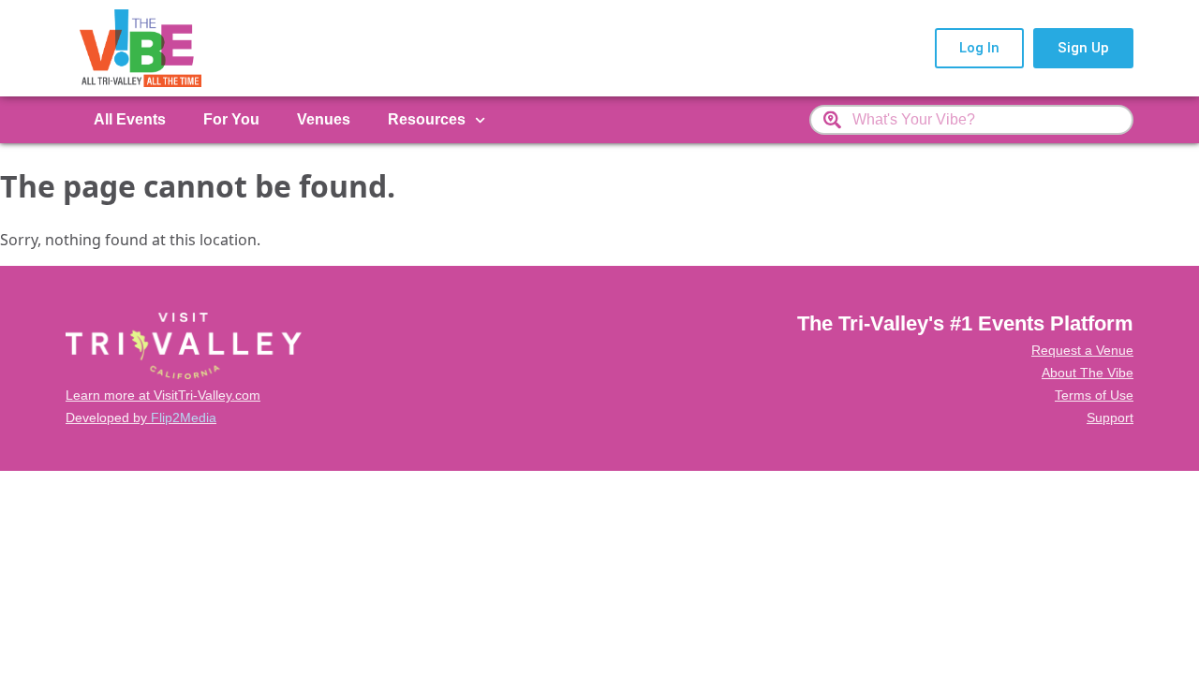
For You (231, 119)
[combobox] (971, 120)
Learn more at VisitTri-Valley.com (163, 395)
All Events (130, 119)
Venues (323, 119)
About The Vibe (1087, 372)
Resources (427, 119)
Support (1110, 417)
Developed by (141, 417)
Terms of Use (1094, 395)
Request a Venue (1082, 350)
